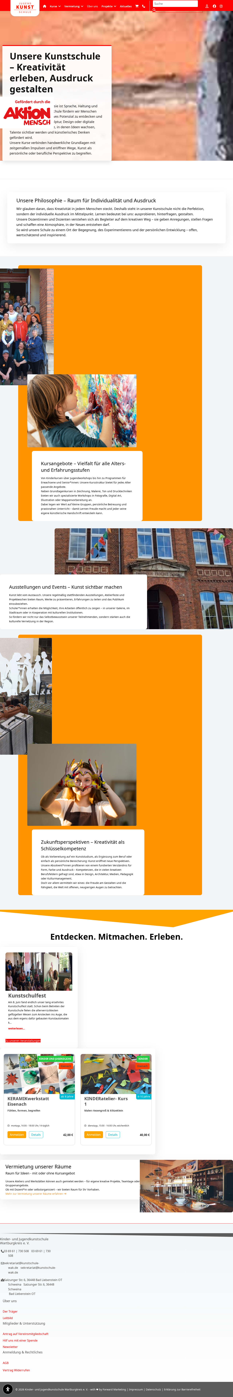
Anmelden (17, 1135)
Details (36, 1135)
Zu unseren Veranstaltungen (23, 1040)
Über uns (92, 6)
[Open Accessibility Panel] (8, 1389)
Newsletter (10, 1347)
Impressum (136, 1389)
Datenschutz (153, 1389)
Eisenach (66, 1066)
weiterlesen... (16, 1028)
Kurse (53, 6)
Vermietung (72, 6)
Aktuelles (126, 6)
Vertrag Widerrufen (16, 1370)
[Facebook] (214, 6)
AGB (6, 1363)
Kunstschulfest (27, 995)
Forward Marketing (114, 1389)
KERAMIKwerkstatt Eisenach (28, 1101)
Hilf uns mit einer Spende (20, 1340)
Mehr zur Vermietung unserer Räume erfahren (34, 1193)
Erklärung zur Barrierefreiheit (182, 1389)
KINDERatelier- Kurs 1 (106, 1101)
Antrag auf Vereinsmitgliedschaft (25, 1334)
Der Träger (10, 1311)
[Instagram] (221, 6)
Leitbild (8, 1318)
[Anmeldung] (207, 6)
